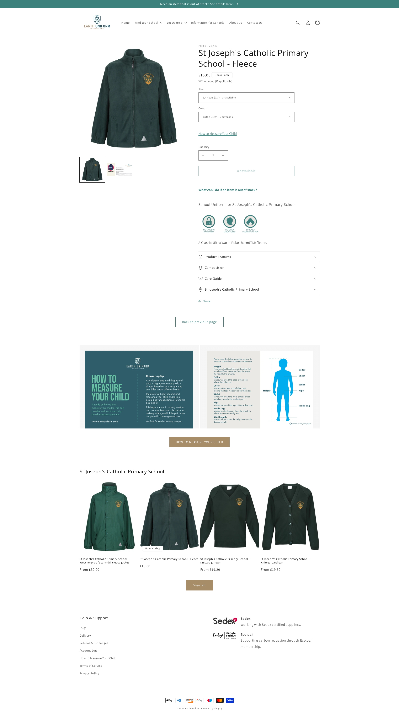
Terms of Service (91, 666)
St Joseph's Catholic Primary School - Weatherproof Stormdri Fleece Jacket (104, 560)
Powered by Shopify (211, 708)
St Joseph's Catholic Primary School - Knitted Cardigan (285, 560)
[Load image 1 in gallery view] (92, 169)
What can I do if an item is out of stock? (227, 190)
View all (199, 585)
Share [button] (207, 301)
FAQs (83, 628)
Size (201, 89)
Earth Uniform (193, 708)
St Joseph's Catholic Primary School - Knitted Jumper (225, 560)
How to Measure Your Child (217, 133)
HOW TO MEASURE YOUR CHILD (199, 442)
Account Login (90, 650)
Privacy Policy (89, 673)
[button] (148, 22)
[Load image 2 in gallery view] (119, 169)
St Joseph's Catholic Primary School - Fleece (169, 559)
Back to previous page (199, 322)
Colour (202, 108)
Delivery (85, 635)
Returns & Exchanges (94, 643)
